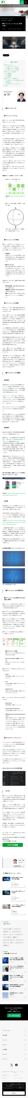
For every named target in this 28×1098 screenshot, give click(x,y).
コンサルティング (19, 942)
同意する (14, 1093)
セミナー (5, 1044)
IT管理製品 (5, 945)
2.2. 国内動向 (9, 75)
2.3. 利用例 (8, 76)
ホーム (1, 5)
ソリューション (6, 1030)
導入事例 (5, 1035)
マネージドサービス (15, 931)
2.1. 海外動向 (9, 73)
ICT (10, 934)
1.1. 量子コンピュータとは (12, 66)
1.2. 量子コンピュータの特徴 (12, 68)
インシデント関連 (6, 937)
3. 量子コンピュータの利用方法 (11, 78)
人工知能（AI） (16, 884)
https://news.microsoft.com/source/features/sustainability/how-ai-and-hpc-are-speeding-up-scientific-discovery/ (14, 522)
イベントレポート (18, 934)
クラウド (4, 934)
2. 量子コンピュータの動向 (10, 71)
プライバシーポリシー (6, 1080)
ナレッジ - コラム (7, 5)
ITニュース (19, 28)
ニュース (5, 1059)
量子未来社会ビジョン (17, 456)
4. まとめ (6, 85)
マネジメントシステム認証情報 (18, 1072)
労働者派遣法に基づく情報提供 (7, 1072)
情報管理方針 (5, 1075)
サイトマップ (16, 1080)
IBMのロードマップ (7, 395)
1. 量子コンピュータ (8, 65)
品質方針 (16, 1075)
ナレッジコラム (13, 28)
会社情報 (5, 1049)
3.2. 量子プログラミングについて (13, 83)
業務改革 (15, 911)
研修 (11, 942)
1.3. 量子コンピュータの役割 (12, 70)
